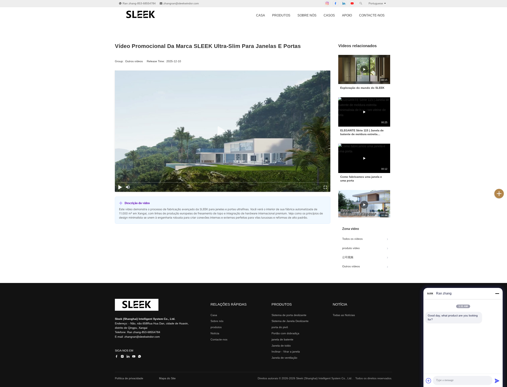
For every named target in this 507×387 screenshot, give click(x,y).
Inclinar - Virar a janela (286, 351)
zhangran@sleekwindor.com (181, 3)
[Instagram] (327, 3)
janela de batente (282, 339)
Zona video (350, 228)
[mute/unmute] (128, 187)
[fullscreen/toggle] (325, 187)
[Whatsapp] (503, 220)
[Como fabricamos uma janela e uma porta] (364, 158)
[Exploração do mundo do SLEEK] (364, 69)
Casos (329, 15)
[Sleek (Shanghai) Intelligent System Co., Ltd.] (140, 19)
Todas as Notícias (344, 315)
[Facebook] (335, 3)
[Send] (497, 380)
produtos (281, 15)
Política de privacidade (129, 378)
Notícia (215, 333)
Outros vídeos (351, 266)
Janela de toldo (281, 345)
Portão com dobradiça (285, 333)
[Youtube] (352, 3)
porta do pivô (280, 327)
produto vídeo (351, 248)
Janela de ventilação (284, 357)
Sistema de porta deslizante (289, 315)
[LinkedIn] (344, 3)
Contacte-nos (372, 15)
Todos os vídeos (352, 238)
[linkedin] (503, 185)
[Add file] (428, 380)
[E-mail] (503, 211)
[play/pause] (120, 187)
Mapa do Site (167, 378)
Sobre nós (306, 15)
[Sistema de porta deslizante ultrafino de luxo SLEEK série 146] (364, 204)
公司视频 (347, 257)
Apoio (347, 15)
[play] (223, 131)
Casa (260, 15)
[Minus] (497, 293)
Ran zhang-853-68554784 (139, 3)
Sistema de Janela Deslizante (290, 321)
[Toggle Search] (360, 3)
